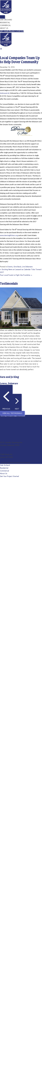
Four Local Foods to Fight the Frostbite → (16, 275)
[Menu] (2, 16)
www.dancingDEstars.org (9, 235)
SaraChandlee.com (35, 462)
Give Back (17, 267)
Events (10, 267)
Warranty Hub (21, 416)
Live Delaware (27, 267)
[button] (1, 49)
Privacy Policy (15, 419)
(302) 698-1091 (6, 433)
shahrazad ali (4, 93)
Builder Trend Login (7, 416)
